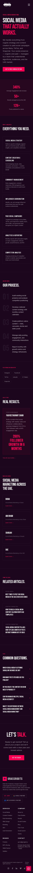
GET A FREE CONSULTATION (13, 69)
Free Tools (21, 827)
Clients (20, 834)
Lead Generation (7, 830)
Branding (5, 824)
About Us (20, 812)
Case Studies (21, 815)
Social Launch (22, 830)
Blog (19, 824)
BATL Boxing (6, 845)
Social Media (6, 812)
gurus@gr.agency (23, 842)
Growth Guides (22, 821)
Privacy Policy (27, 863)
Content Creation (7, 815)
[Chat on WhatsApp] (28, 868)
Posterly (5, 842)
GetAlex (5, 851)
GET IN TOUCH (16, 758)
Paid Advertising (7, 818)
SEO (4, 827)
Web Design (6, 821)
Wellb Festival (6, 848)
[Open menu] (29, 4)
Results (20, 818)
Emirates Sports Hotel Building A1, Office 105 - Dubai (24, 846)
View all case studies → (9, 458)
